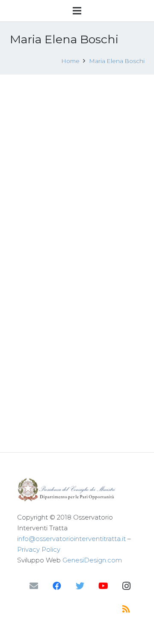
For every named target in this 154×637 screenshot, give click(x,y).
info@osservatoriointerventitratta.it (71, 539)
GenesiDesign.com (92, 560)
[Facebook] (57, 586)
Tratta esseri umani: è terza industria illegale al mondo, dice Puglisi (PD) (71, 308)
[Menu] (77, 10)
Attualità (66, 335)
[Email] (33, 586)
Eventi (71, 168)
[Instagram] (126, 586)
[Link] (77, 489)
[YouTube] (103, 586)
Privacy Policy (38, 549)
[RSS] (126, 609)
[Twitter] (80, 586)
